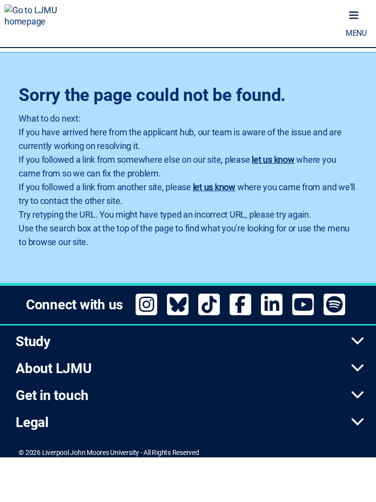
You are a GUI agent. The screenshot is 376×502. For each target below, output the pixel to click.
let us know (273, 159)
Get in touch (52, 395)
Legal (32, 422)
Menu (356, 33)
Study (33, 341)
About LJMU (54, 368)
